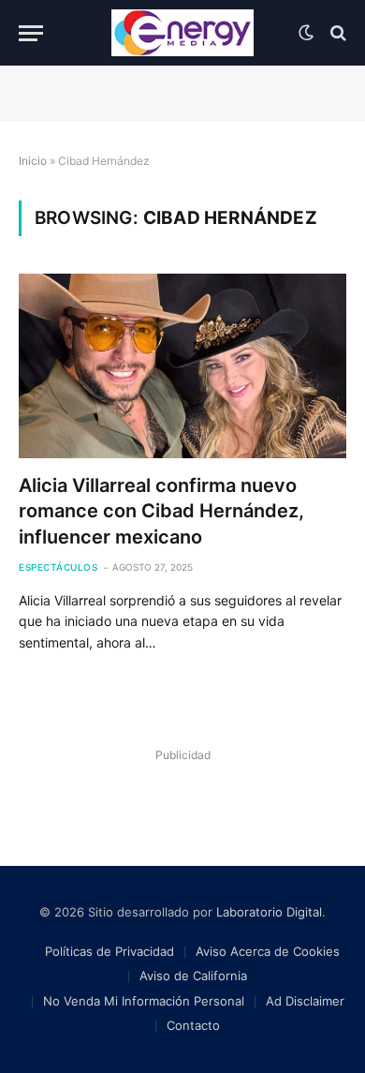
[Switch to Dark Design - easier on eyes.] (306, 32)
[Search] (336, 33)
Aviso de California (193, 975)
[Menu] (31, 33)
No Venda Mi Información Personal (143, 1000)
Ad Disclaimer (305, 1000)
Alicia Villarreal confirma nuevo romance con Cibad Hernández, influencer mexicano (161, 510)
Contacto (193, 1025)
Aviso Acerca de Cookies (268, 951)
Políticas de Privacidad (109, 951)
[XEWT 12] (182, 33)
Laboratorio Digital (269, 911)
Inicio (33, 161)
